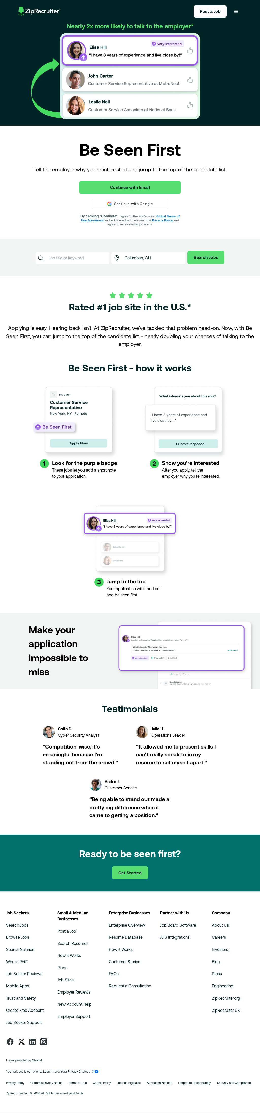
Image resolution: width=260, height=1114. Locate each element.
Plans (62, 967)
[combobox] (77, 258)
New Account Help (74, 1004)
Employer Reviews (74, 992)
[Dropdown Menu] (236, 11)
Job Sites (65, 980)
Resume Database (126, 937)
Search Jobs (17, 925)
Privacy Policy (162, 220)
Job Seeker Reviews (24, 973)
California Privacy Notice (46, 1083)
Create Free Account (25, 1010)
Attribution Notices (159, 1083)
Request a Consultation (130, 986)
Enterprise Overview (127, 925)
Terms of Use (78, 1083)
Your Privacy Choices (75, 1071)
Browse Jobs (17, 937)
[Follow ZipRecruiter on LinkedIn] (32, 1041)
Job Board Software (178, 925)
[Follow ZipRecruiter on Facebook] (10, 1041)
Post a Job (66, 931)
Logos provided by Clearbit (24, 1060)
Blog (216, 961)
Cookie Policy (102, 1083)
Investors (220, 949)
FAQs (114, 973)
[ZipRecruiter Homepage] (39, 11)
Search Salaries (20, 949)
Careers (219, 937)
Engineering (222, 986)
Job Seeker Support (24, 1022)
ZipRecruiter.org (226, 998)
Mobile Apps (17, 986)
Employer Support (73, 1016)
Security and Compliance (234, 1083)
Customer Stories (124, 961)
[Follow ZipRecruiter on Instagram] (43, 1041)
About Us (220, 925)
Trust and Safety (21, 998)
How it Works (69, 955)
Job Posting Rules (129, 1083)
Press (217, 973)
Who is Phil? (17, 961)
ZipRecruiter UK (226, 1010)
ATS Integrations (175, 937)
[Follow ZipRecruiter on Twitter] (21, 1041)
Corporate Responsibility (194, 1083)
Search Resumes (72, 943)
